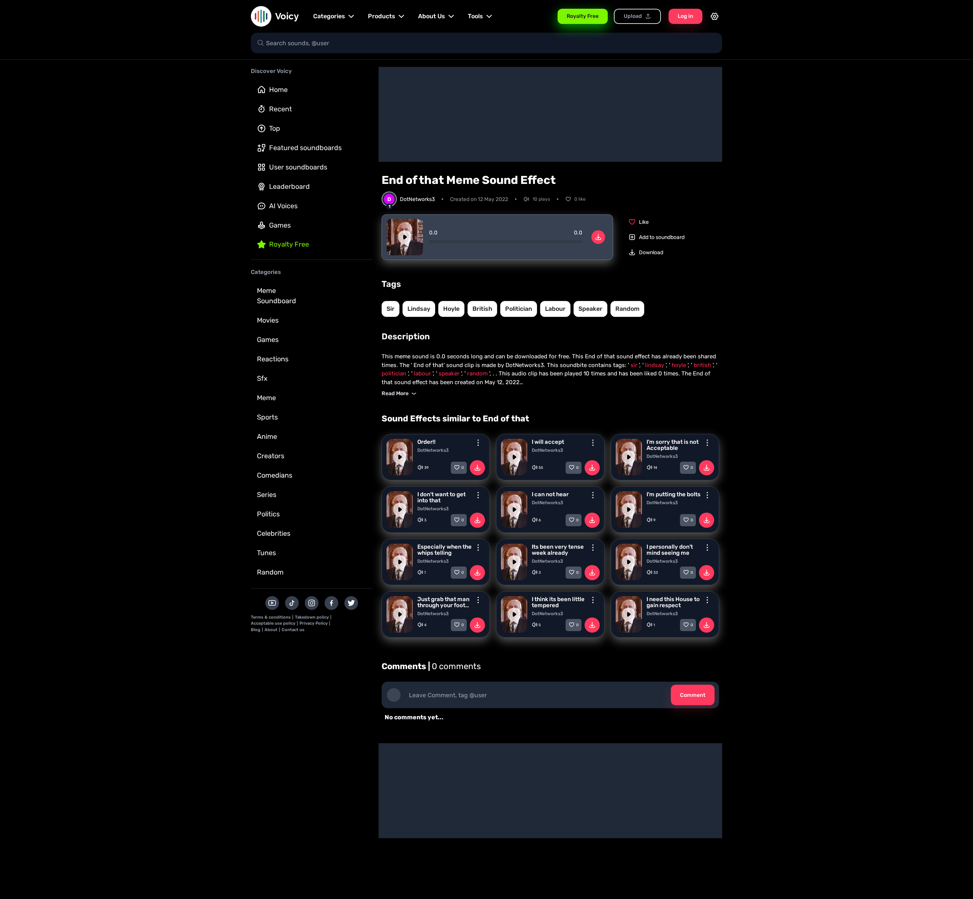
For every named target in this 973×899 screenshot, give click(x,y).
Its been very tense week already (558, 550)
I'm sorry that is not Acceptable (673, 445)
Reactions (272, 359)
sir (391, 308)
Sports (267, 417)
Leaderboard (289, 186)
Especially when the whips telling (444, 550)
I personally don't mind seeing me (670, 550)
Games (280, 225)
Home (278, 89)
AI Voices (283, 206)
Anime (267, 436)
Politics (268, 514)
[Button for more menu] (478, 442)
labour (555, 308)
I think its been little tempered (558, 602)
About (271, 629)
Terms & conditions (271, 617)
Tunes (266, 553)
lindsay (418, 308)
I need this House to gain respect (673, 602)
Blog (255, 629)
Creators (270, 456)
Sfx (262, 378)
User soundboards (298, 167)
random (627, 308)
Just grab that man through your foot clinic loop (443, 602)
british (482, 308)
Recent (280, 109)
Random (270, 572)
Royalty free (289, 244)
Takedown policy (312, 617)
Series (266, 495)
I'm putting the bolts (673, 494)
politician (518, 308)
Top (274, 128)
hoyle (451, 308)
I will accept (548, 442)
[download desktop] (598, 237)
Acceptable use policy (273, 623)
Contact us (293, 629)
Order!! (426, 442)
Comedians (274, 475)
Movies (268, 320)
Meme (266, 398)
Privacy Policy (314, 623)
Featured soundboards (305, 148)
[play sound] (405, 237)
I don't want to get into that (441, 497)
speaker (590, 308)
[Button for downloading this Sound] (477, 467)
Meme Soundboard (276, 295)
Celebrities (273, 533)
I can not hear (550, 494)
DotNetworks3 (433, 450)
